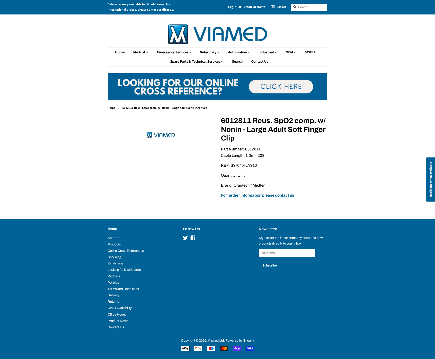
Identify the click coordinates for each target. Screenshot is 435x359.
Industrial (267, 52)
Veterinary (208, 52)
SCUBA (310, 52)
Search (237, 61)
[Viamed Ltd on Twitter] (185, 238)
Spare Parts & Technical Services (195, 61)
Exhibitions (115, 263)
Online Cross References (126, 250)
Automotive (237, 52)
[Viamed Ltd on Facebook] (193, 238)
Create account (254, 7)
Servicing (114, 257)
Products (114, 244)
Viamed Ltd (216, 340)
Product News (118, 321)
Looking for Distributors (124, 269)
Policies (113, 282)
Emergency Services (173, 52)
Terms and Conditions (123, 289)
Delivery (113, 295)
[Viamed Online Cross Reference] (217, 99)
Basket (281, 7)
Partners (114, 276)
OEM (290, 52)
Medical (139, 52)
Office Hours (117, 314)
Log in (232, 7)
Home (120, 52)
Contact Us (259, 61)
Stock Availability (120, 308)
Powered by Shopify (239, 340)
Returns (113, 301)
